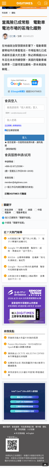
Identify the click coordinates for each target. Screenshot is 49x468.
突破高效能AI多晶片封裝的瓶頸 (23, 337)
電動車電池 (21, 213)
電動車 (8, 213)
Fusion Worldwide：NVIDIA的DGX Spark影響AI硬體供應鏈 (25, 346)
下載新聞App (12, 437)
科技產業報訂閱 (27, 427)
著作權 (38, 427)
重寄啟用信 (17, 126)
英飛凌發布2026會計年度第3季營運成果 (26, 374)
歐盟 (20, 210)
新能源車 (9, 210)
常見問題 (21, 429)
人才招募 (30, 429)
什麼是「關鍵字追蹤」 (15, 223)
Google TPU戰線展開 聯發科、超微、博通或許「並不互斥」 (25, 249)
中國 (40, 210)
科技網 (4, 13)
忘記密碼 (8, 126)
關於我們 (6, 427)
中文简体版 (20, 433)
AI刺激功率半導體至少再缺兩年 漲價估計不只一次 (26, 277)
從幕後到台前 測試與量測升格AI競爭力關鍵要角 (26, 364)
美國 (30, 210)
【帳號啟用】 (11, 149)
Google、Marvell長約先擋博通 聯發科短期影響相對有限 (26, 268)
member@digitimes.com (16, 182)
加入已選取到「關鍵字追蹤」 (18, 218)
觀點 (13, 13)
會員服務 (15, 427)
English (31, 433)
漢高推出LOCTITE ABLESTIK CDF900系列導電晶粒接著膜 (26, 355)
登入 (24, 137)
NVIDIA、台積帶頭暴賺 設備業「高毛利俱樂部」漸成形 (26, 259)
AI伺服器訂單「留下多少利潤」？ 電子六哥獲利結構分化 (26, 240)
